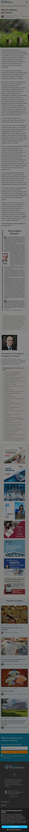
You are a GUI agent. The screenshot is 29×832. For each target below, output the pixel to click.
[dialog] (14, 416)
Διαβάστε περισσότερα (8, 823)
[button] (14, 829)
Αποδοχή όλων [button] (14, 826)
